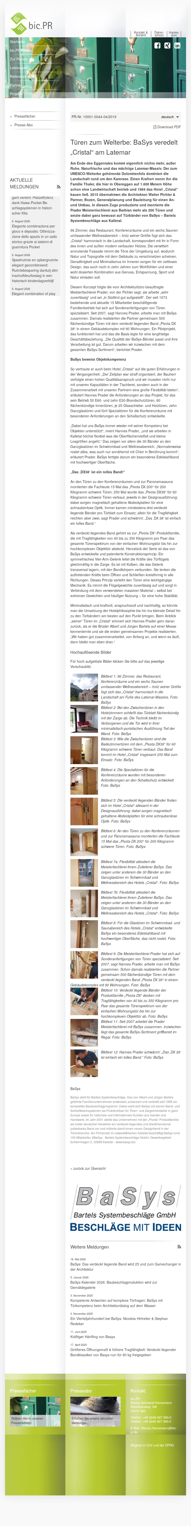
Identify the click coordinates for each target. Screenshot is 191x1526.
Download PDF (168, 126)
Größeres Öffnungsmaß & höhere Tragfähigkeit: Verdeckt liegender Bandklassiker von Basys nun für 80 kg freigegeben (123, 1352)
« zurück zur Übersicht (88, 1168)
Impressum (174, 34)
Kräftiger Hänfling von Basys (92, 1336)
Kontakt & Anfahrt (141, 34)
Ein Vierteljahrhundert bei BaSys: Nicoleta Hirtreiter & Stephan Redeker (119, 1321)
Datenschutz (159, 34)
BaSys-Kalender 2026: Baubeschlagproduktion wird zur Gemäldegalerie (113, 1285)
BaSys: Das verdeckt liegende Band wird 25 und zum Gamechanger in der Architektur (125, 1267)
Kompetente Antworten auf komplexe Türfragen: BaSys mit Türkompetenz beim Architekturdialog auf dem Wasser (116, 1303)
